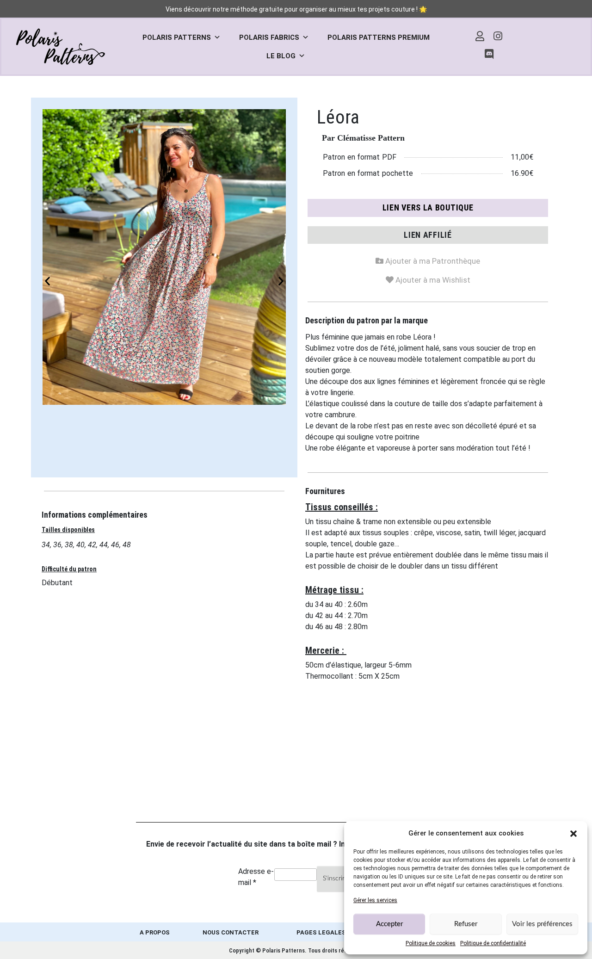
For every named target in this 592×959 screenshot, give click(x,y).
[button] (573, 833)
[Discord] (489, 54)
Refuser (465, 924)
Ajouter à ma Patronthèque (428, 259)
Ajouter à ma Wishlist (428, 278)
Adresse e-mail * (256, 877)
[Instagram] (498, 36)
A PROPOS (155, 932)
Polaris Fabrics (269, 37)
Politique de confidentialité (493, 943)
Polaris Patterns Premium (378, 37)
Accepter (389, 924)
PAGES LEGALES (321, 932)
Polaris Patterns (176, 37)
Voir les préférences (542, 924)
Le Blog (281, 56)
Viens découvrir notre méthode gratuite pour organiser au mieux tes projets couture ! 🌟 (296, 9)
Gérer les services (375, 900)
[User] (480, 36)
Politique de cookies (431, 943)
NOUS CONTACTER (231, 932)
